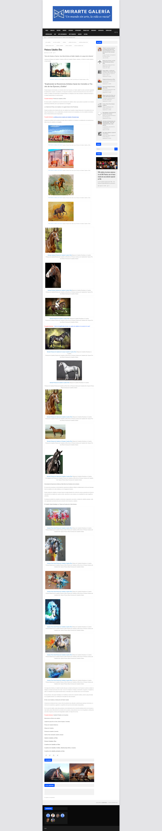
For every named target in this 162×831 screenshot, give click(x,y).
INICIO (47, 30)
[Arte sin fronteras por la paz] (53, 815)
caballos (64, 42)
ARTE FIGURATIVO (72, 34)
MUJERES (64, 30)
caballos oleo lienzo (72, 42)
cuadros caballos (59, 45)
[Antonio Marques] (48, 815)
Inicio (45, 828)
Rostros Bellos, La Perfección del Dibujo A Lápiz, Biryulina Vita (60, 37)
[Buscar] (117, 32)
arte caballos (48, 42)
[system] (115, 32)
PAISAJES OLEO (86, 30)
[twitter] (50, 755)
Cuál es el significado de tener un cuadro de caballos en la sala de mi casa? (72, 326)
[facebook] (46, 755)
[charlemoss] (48, 820)
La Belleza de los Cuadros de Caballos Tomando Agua (66, 117)
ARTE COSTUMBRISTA (62, 34)
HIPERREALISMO (49, 34)
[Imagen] (107, 163)
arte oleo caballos (56, 42)
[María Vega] (62, 815)
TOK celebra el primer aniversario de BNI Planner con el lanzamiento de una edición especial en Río (107, 175)
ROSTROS (58, 30)
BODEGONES (93, 30)
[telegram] (57, 755)
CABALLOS (52, 30)
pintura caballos (69, 45)
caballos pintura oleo (49, 45)
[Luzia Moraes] (58, 815)
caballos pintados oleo (83, 42)
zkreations (104, 802)
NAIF (55, 34)
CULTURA (85, 34)
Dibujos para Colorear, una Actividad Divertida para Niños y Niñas (109, 62)
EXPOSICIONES (78, 30)
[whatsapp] (53, 755)
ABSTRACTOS (101, 30)
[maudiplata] (53, 820)
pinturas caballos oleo (78, 45)
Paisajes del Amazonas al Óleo (109, 79)
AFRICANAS (71, 30)
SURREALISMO (108, 30)
